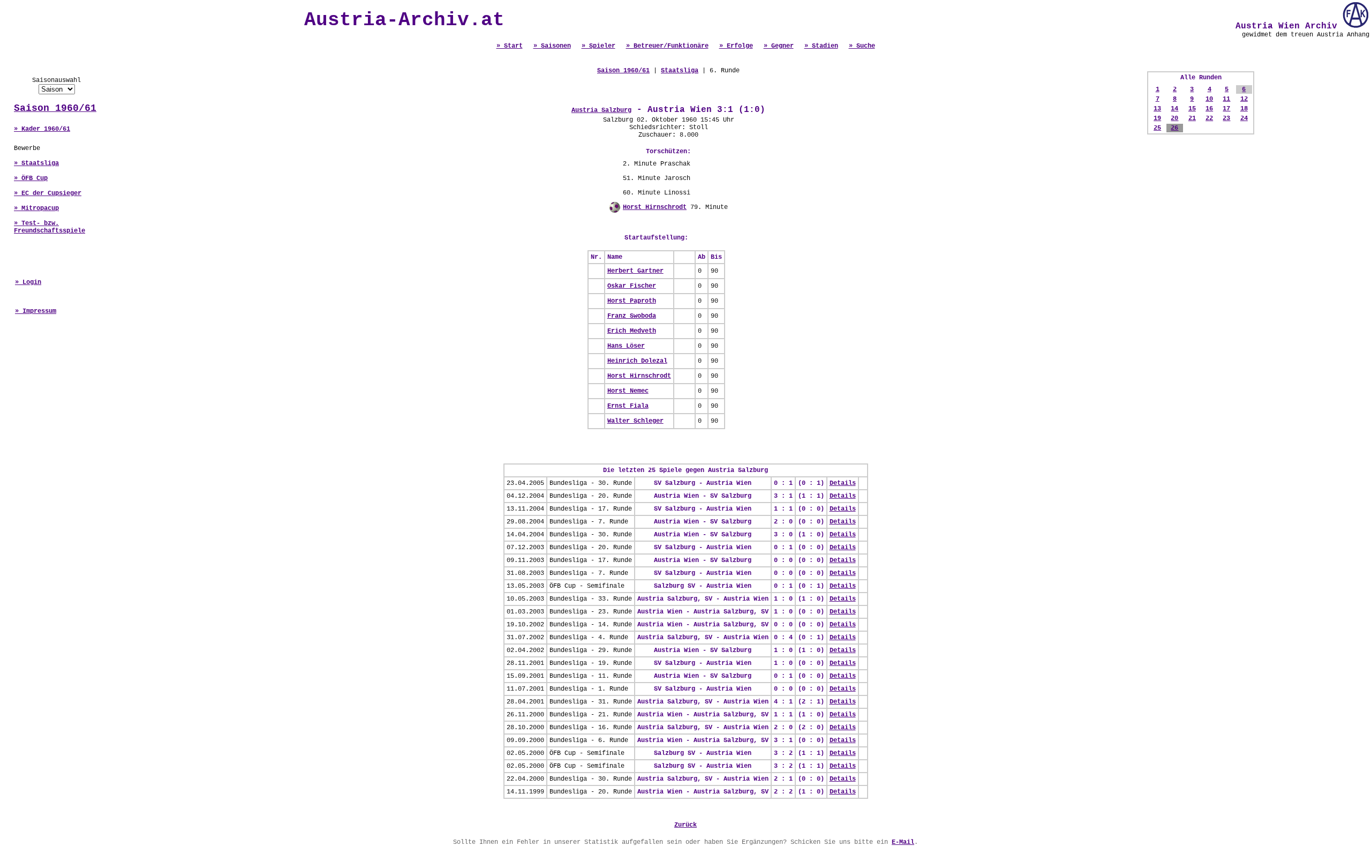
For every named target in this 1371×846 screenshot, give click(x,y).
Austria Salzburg (601, 110)
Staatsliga (679, 70)
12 (1244, 99)
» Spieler (598, 46)
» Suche (862, 46)
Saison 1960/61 (55, 108)
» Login (28, 282)
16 (1209, 109)
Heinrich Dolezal (637, 361)
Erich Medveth (631, 331)
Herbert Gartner (635, 271)
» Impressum (35, 311)
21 (1192, 118)
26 (1174, 128)
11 (1226, 99)
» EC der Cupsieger (47, 193)
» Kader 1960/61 (42, 129)
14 (1174, 109)
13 (1157, 109)
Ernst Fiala (628, 406)
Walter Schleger (635, 421)
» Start (509, 46)
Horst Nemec (628, 391)
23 (1226, 118)
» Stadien (821, 46)
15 (1192, 109)
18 (1244, 109)
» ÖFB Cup (31, 178)
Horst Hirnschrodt (655, 207)
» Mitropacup (36, 208)
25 (1157, 128)
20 (1174, 118)
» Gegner (779, 46)
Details (843, 483)
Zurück (685, 825)
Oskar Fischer (631, 286)
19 (1157, 118)
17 (1226, 109)
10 (1209, 99)
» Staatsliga (36, 163)
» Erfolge (736, 46)
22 (1209, 118)
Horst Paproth (631, 301)
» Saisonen (552, 46)
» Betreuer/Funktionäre (667, 46)
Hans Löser (626, 346)
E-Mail (903, 842)
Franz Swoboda (631, 316)
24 (1244, 118)
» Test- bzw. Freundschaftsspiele (49, 227)
